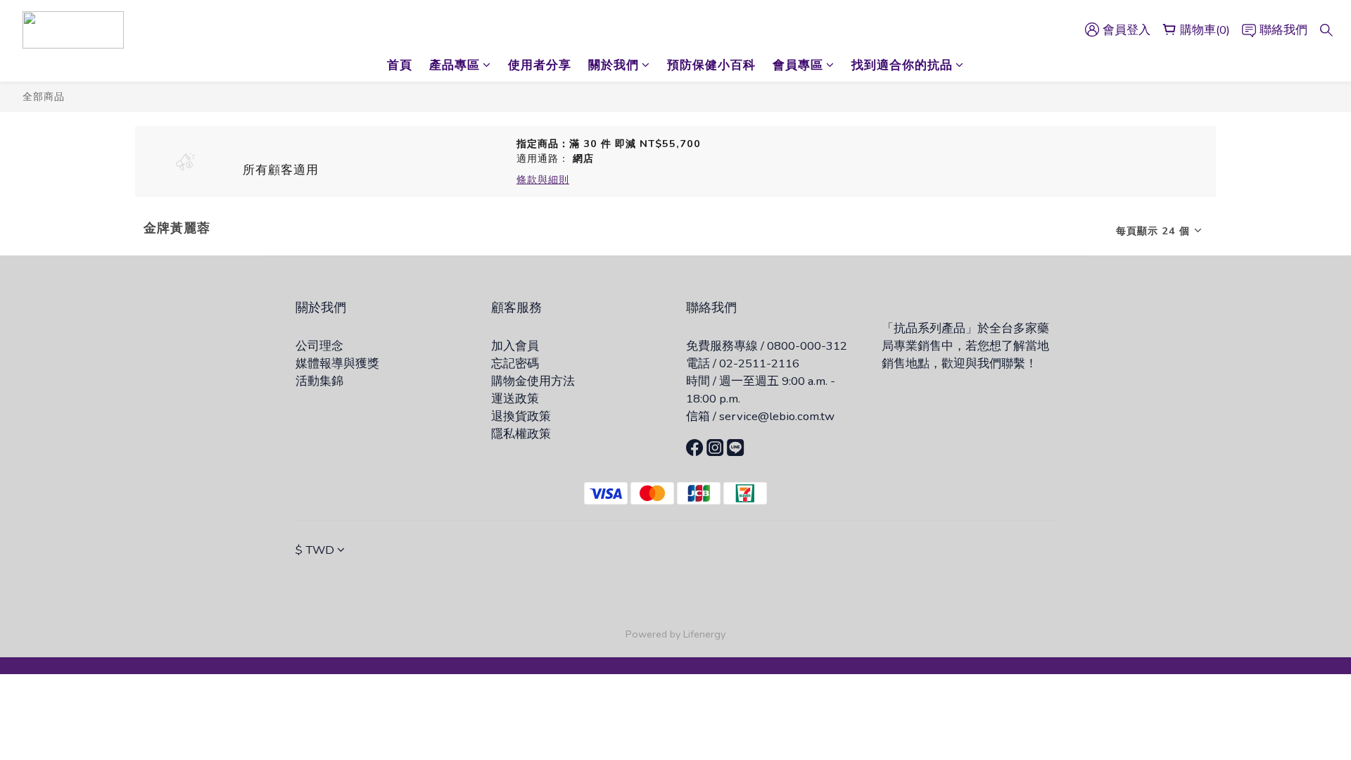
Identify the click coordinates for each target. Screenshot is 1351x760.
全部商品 (44, 96)
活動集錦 (319, 381)
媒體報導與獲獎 (337, 363)
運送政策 (515, 399)
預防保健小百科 (711, 65)
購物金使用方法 (533, 381)
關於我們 (613, 65)
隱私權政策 (521, 434)
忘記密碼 (515, 363)
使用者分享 (539, 65)
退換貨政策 (521, 416)
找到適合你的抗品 (902, 65)
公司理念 (319, 346)
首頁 (399, 65)
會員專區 (798, 65)
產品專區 (454, 65)
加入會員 (515, 346)
